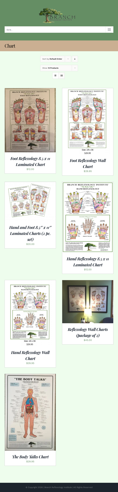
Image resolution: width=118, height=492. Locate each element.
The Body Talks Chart (30, 456)
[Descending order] (75, 59)
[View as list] (62, 76)
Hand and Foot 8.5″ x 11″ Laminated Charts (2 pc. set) (30, 233)
